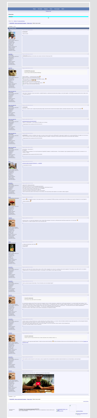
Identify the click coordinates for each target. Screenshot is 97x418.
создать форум (85, 401)
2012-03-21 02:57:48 (29, 281)
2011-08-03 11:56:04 (29, 147)
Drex (9, 161)
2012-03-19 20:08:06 (29, 197)
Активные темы (48, 11)
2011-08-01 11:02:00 (29, 91)
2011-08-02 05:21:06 (29, 105)
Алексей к (11, 183)
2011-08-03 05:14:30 (29, 119)
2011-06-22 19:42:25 (29, 54)
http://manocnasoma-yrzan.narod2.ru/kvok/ (29, 121)
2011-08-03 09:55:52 (29, 133)
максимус (10, 54)
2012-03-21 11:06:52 (29, 295)
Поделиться (24, 54)
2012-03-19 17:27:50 (29, 183)
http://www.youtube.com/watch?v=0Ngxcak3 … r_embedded (32, 163)
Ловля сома (29, 23)
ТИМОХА (10, 218)
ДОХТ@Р (10, 68)
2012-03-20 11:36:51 (29, 267)
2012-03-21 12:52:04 (29, 333)
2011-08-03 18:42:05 (29, 161)
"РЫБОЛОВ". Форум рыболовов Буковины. (17, 23)
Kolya (10, 197)
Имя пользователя (12, 91)
